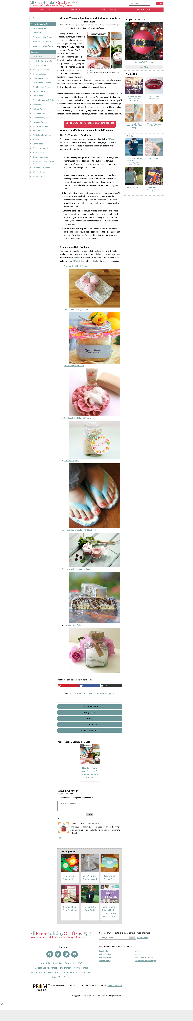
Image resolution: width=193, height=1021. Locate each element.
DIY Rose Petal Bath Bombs (76, 266)
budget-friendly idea (98, 107)
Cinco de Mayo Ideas (41, 78)
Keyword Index (81, 968)
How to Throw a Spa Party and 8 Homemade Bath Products (90, 773)
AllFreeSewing (105, 961)
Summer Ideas (38, 153)
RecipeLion (139, 954)
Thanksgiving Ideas (40, 157)
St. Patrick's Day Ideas (41, 148)
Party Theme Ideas (90, 730)
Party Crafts (89, 712)
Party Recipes (41, 65)
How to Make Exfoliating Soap (77, 569)
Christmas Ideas (39, 74)
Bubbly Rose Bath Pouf (74, 366)
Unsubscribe (86, 972)
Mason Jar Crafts (90, 724)
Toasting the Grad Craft (90, 908)
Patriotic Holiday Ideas (42, 135)
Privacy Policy (38, 972)
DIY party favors (80, 261)
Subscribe (37, 18)
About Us (45, 963)
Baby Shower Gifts (40, 28)
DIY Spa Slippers (71, 460)
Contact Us (70, 963)
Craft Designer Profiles (42, 87)
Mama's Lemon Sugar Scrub (76, 309)
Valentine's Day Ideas (41, 168)
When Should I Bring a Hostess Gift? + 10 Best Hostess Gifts (109, 912)
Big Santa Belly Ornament (144, 62)
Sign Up (132, 938)
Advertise (57, 963)
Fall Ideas (37, 105)
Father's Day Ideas (40, 109)
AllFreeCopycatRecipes (144, 957)
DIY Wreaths (38, 33)
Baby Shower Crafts (44, 61)
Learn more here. (115, 986)
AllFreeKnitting (105, 957)
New (128, 135)
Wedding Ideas (39, 172)
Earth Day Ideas (39, 91)
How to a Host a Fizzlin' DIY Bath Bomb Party (134, 126)
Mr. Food (138, 951)
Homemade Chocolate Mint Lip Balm (80, 530)
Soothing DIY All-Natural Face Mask (79, 418)
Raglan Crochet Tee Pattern (134, 188)
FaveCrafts (103, 951)
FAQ (80, 963)
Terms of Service (68, 972)
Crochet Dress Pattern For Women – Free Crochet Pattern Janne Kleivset (134, 161)
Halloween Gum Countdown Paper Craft (153, 189)
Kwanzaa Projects (40, 122)
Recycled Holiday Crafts (42, 37)
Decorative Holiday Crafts (43, 46)
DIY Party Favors (90, 706)
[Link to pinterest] (66, 954)
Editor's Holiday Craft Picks (43, 100)
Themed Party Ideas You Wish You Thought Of (95, 693)
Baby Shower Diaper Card (109, 877)
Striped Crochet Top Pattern (153, 159)
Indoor (90, 718)
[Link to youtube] (74, 954)
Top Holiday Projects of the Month (43, 162)
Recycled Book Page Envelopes (70, 908)
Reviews (36, 139)
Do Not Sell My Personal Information (53, 968)
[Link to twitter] (58, 954)
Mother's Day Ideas (40, 126)
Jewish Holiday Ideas (41, 118)
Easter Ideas (38, 96)
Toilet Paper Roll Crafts (42, 42)
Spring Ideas (38, 144)
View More (144, 67)
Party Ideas (37, 56)
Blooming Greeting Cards (70, 877)
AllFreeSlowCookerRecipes (145, 961)
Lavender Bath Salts (72, 625)
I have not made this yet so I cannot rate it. (76, 798)
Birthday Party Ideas (41, 70)
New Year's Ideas (39, 131)
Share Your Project (61, 977)
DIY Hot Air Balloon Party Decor (154, 125)
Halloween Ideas (39, 113)
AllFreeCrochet (105, 954)
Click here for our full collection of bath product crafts (90, 124)
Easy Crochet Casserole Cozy (153, 98)
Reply (60, 838)
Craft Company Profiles (42, 83)
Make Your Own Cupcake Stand (89, 877)
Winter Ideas (38, 176)
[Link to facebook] (49, 954)
